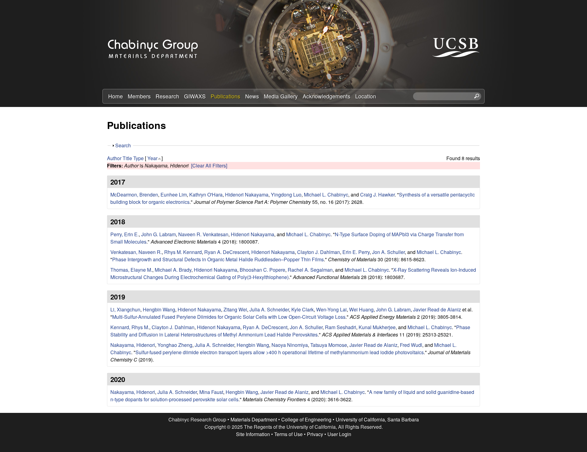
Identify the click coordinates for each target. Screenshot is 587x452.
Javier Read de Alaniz (437, 309)
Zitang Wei (235, 309)
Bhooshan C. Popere (262, 269)
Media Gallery (281, 96)
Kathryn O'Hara (206, 194)
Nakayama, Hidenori (132, 344)
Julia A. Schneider (269, 309)
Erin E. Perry (356, 251)
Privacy (315, 434)
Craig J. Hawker (377, 194)
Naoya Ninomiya (289, 344)
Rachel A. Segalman (310, 269)
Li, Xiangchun (125, 309)
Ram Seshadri (340, 327)
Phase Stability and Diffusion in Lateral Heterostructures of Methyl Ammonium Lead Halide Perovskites (290, 331)
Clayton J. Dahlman (318, 251)
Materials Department (254, 419)
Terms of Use (288, 434)
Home (115, 96)
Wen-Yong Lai (331, 309)
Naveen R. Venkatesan (203, 234)
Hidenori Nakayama (246, 194)
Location (365, 96)
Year (152, 158)
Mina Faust (211, 391)
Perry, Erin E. (124, 234)
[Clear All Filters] (209, 165)
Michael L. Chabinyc (326, 194)
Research (167, 96)
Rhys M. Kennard (183, 251)
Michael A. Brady (173, 269)
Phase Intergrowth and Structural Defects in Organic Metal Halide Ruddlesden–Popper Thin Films (218, 259)
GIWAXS (195, 96)
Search (123, 145)
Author (114, 158)
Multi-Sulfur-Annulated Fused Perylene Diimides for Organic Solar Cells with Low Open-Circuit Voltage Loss (228, 316)
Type (138, 158)
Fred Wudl (411, 344)
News (252, 96)
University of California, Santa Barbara (377, 419)
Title (127, 158)
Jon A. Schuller (388, 251)
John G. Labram (158, 234)
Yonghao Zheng (174, 344)
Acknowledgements (326, 96)
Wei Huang (361, 309)
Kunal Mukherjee (377, 327)
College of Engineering (306, 419)
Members (139, 96)
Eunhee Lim (174, 194)
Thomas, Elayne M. (131, 269)
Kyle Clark (302, 309)
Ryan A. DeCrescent (226, 251)
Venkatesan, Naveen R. (136, 251)
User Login (339, 434)
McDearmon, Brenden (134, 194)
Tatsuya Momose (328, 344)
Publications (225, 96)
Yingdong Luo (286, 194)
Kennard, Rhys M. (129, 327)
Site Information (253, 434)
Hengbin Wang (159, 309)
